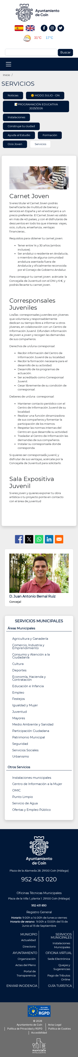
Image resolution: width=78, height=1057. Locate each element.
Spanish (19, 26)
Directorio (29, 946)
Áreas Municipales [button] (21, 628)
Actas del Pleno (25, 965)
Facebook (46, 32)
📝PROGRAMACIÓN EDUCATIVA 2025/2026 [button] (36, 106)
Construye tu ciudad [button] (21, 126)
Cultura (18, 664)
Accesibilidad (39, 1032)
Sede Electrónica (59, 958)
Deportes (19, 670)
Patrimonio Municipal (28, 737)
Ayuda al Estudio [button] (19, 135)
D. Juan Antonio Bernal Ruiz (32, 596)
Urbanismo (20, 756)
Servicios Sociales (25, 750)
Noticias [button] (13, 95)
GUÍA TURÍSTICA (60, 986)
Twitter (61, 32)
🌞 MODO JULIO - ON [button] (45, 95)
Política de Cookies (59, 1028)
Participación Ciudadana (30, 731)
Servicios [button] (40, 144)
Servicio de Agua (25, 803)
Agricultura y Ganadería (30, 639)
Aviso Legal (54, 1024)
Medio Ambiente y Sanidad (32, 724)
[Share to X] (29, 539)
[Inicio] (39, 12)
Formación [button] (50, 135)
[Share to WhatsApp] (39, 539)
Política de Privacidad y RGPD (24, 1028)
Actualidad (28, 940)
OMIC (16, 790)
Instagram (54, 32)
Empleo (18, 692)
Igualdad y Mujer (25, 705)
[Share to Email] (59, 539)
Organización (27, 958)
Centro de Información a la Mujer (37, 784)
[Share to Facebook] (19, 539)
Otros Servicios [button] (19, 767)
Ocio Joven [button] (15, 144)
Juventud (19, 712)
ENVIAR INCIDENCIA (21, 986)
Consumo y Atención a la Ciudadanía (31, 656)
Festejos (18, 699)
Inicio (6, 75)
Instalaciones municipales (31, 778)
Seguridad (20, 744)
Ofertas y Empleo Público (31, 810)
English (30, 26)
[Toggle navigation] (8, 64)
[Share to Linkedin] (49, 539)
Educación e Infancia (28, 686)
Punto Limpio (22, 797)
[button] (39, 177)
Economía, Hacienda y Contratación (29, 678)
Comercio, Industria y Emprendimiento (28, 646)
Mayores (18, 718)
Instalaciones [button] (16, 117)
